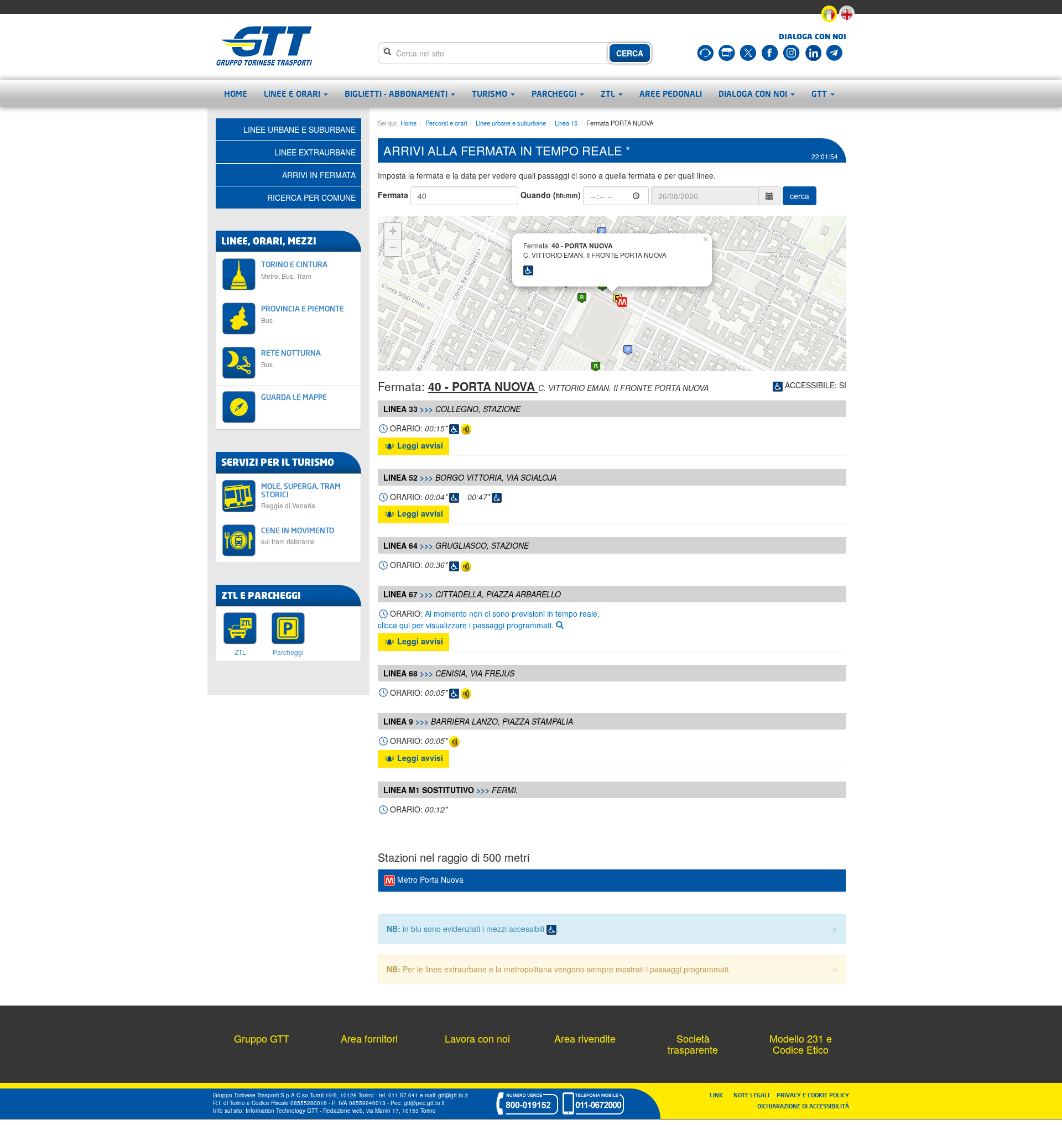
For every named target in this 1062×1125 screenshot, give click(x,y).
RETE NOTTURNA (291, 358)
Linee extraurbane (315, 152)
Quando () (550, 194)
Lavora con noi (477, 1038)
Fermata (393, 194)
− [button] (393, 247)
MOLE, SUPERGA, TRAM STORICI (301, 495)
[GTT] (264, 45)
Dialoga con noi (754, 93)
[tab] (612, 880)
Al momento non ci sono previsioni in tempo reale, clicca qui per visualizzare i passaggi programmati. (489, 619)
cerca (799, 195)
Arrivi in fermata (319, 174)
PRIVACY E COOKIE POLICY (813, 1094)
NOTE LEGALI (753, 1094)
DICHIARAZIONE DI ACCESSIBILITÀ (803, 1106)
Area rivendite (585, 1038)
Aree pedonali (670, 93)
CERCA (629, 53)
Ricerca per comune (311, 197)
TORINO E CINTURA (294, 269)
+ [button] (393, 231)
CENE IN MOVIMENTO (297, 535)
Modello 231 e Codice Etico (800, 1043)
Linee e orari (293, 93)
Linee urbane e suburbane (511, 122)
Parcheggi (555, 93)
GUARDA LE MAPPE (294, 397)
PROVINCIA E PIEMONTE (302, 314)
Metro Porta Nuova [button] (429, 879)
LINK (720, 1094)
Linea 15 (566, 122)
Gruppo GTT (261, 1038)
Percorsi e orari (446, 122)
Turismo (490, 93)
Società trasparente (693, 1043)
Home (235, 93)
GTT (820, 93)
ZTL (609, 93)
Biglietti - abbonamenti (397, 93)
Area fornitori (369, 1038)
